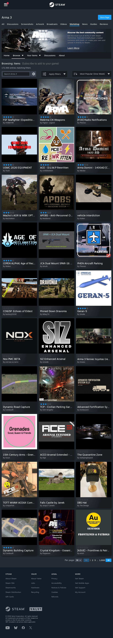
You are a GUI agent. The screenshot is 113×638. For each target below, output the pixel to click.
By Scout (6, 458)
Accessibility (56, 583)
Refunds (54, 597)
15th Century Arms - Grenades (21, 454)
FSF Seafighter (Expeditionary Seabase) (26, 119)
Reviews (104, 24)
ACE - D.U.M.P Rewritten (54, 167)
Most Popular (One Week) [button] (92, 74)
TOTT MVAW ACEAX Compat (19, 502)
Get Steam (79, 578)
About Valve (36, 578)
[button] (33, 74)
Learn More (73, 48)
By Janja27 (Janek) (47, 505)
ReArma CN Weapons (52, 119)
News (85, 24)
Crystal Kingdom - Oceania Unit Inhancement (66, 550)
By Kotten (81, 218)
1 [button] (90, 560)
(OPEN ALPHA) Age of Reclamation (23, 263)
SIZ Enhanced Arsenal (52, 358)
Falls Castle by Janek (52, 502)
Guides (93, 24)
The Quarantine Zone (89, 454)
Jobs (33, 583)
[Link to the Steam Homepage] (57, 5)
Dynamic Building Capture (18, 550)
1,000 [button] (102, 560)
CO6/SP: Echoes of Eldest (18, 311)
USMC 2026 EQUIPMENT (17, 167)
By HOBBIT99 (8, 123)
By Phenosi (81, 123)
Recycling (35, 592)
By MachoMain (9, 218)
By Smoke (81, 314)
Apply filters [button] (55, 74)
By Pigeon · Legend (47, 123)
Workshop (74, 24)
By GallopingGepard (85, 458)
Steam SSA (10, 583)
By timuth (44, 266)
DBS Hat (82, 502)
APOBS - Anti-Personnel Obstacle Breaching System (70, 215)
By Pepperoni (45, 553)
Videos (63, 24)
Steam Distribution (13, 592)
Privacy (54, 578)
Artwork (40, 24)
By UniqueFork (8, 505)
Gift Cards (10, 597)
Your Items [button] (32, 55)
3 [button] (95, 560)
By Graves (81, 362)
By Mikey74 (44, 314)
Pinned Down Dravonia (53, 311)
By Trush (6, 171)
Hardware (35, 587)
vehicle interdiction (88, 215)
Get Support (80, 587)
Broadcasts (52, 24)
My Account (80, 592)
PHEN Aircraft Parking (90, 263)
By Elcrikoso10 (83, 410)
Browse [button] (16, 55)
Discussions (12, 24)
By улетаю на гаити (10, 362)
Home (7, 55)
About (62, 55)
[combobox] (78, 560)
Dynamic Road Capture (16, 406)
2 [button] (92, 560)
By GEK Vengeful (46, 410)
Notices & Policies (58, 587)
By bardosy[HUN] (10, 314)
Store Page (104, 17)
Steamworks (11, 587)
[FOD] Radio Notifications (92, 119)
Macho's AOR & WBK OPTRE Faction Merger (29, 215)
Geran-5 (82, 311)
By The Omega (83, 505)
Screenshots (27, 24)
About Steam (11, 578)
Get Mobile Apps (82, 583)
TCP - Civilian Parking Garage (57, 406)
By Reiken (7, 266)
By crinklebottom (46, 171)
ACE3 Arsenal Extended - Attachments (62, 454)
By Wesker (81, 171)
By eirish (80, 553)
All (3, 24)
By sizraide (44, 362)
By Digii (43, 458)
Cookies (54, 592)
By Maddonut (45, 218)
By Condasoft (8, 410)
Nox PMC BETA (11, 358)
